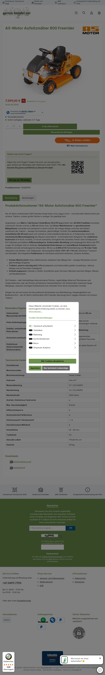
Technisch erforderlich (43, 326)
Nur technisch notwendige (56, 368)
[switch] (31, 330)
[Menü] (12, 653)
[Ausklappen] (75, 325)
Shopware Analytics (41, 347)
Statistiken (38, 330)
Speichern (35, 368)
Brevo (36, 343)
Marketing (37, 334)
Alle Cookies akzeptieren (52, 361)
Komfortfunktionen (41, 339)
